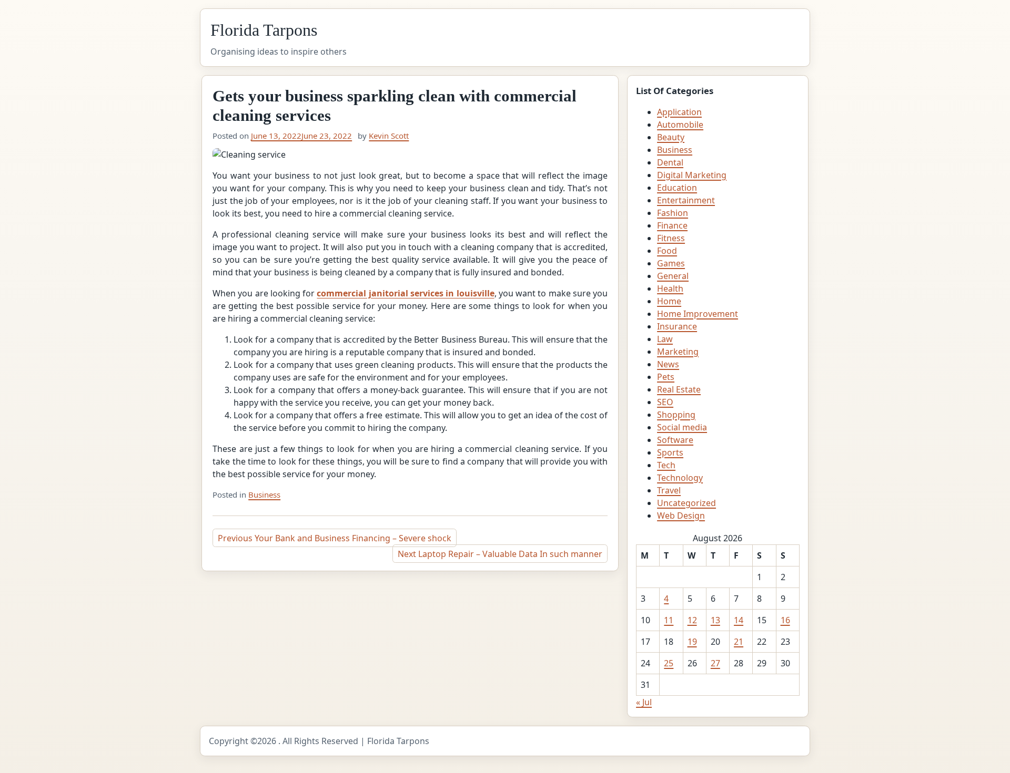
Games (671, 263)
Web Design (681, 515)
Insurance (677, 326)
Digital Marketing (691, 175)
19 (692, 641)
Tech (666, 465)
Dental (670, 162)
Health (670, 288)
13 (715, 620)
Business (264, 494)
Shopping (676, 414)
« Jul (644, 702)
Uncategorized (686, 503)
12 (692, 620)
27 (715, 663)
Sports (670, 452)
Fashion (672, 213)
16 (785, 620)
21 (738, 641)
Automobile (680, 124)
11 (668, 620)
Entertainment (686, 200)
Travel (669, 490)
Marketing (678, 351)
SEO (665, 402)
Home (669, 301)
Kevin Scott (389, 135)
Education (677, 187)
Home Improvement (697, 313)
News (668, 364)
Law (665, 339)
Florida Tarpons (263, 29)
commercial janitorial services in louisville (405, 293)
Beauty (670, 137)
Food (667, 250)
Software (675, 440)
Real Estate (679, 389)
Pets (665, 377)
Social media (682, 427)
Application (679, 112)
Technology (680, 477)
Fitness (671, 238)
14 (738, 620)
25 (668, 663)
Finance (672, 225)
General (673, 276)
